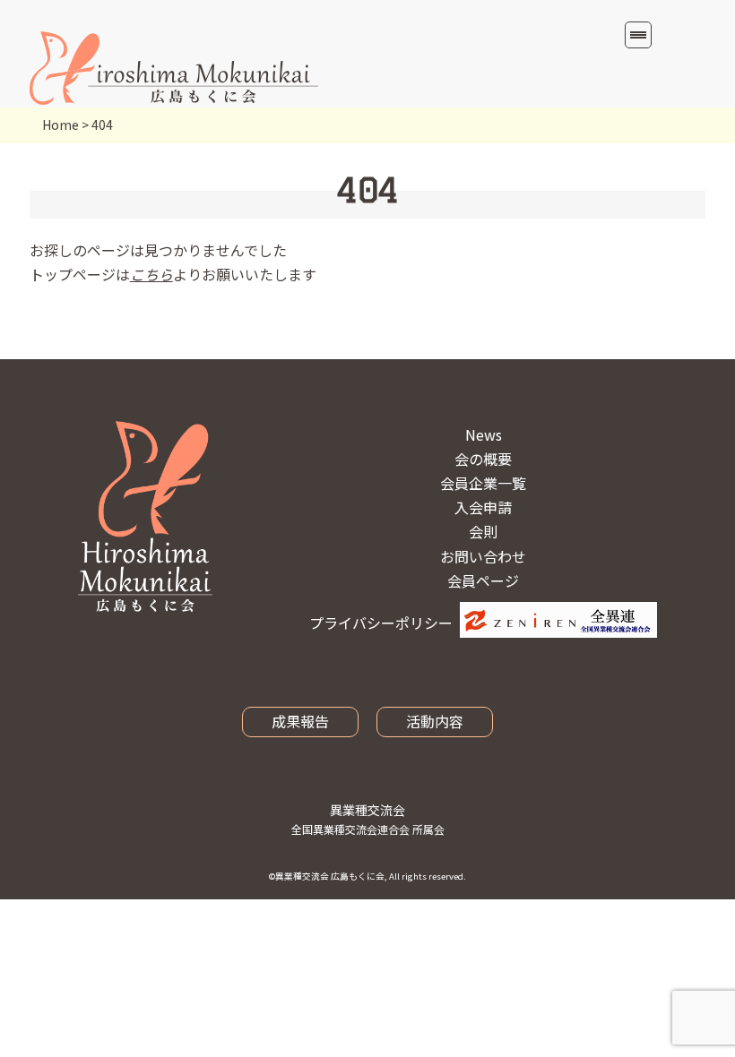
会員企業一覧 (483, 483)
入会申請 (483, 507)
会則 (483, 531)
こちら (151, 274)
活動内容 (434, 721)
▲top (686, 977)
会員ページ (483, 580)
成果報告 (300, 721)
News (483, 434)
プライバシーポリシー (381, 622)
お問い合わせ (483, 556)
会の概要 (483, 458)
